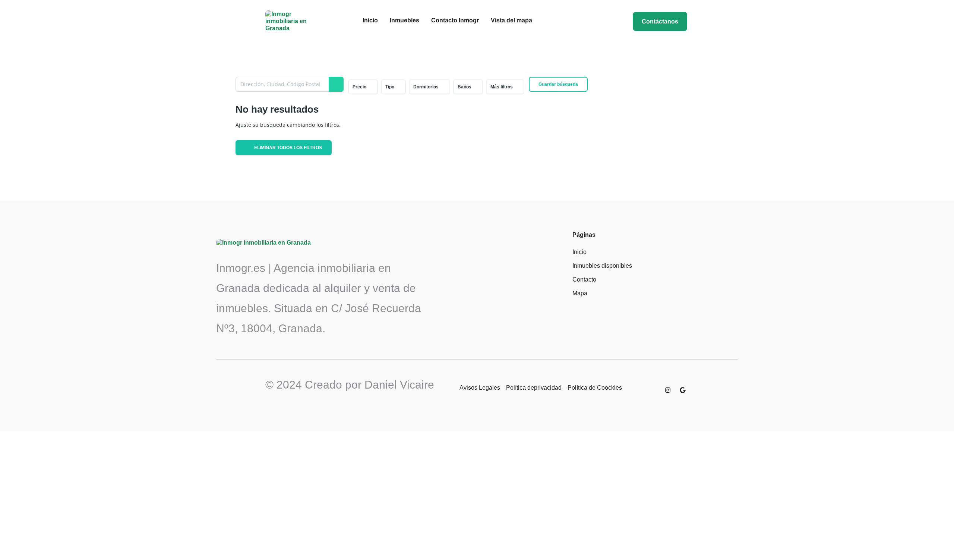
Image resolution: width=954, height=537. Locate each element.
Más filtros (501, 87)
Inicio (370, 20)
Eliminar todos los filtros (287, 147)
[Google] (682, 390)
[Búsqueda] (336, 84)
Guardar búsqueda (558, 84)
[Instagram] (668, 390)
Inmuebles (404, 20)
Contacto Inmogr (455, 20)
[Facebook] (653, 390)
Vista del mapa (511, 20)
